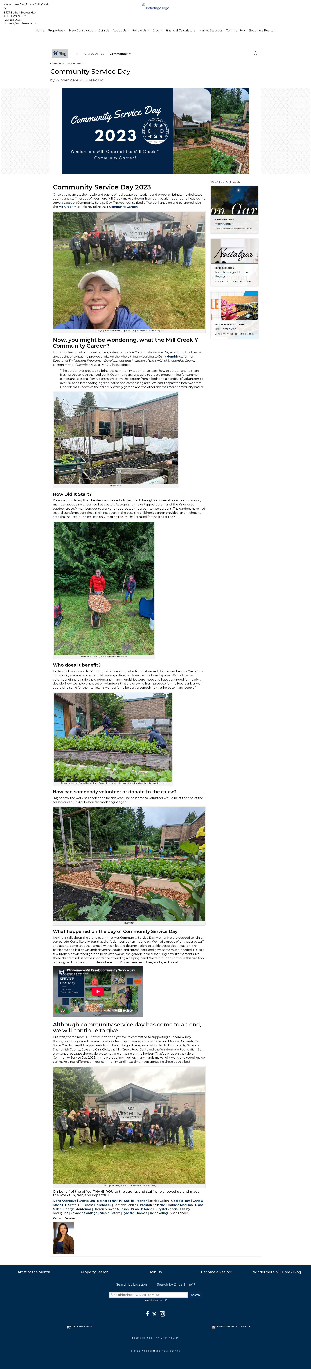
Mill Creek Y (67, 207)
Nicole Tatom (110, 1213)
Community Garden (123, 207)
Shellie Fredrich (135, 1201)
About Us (121, 32)
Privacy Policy (167, 1338)
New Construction (82, 30)
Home (39, 30)
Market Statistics (210, 30)
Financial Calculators (180, 30)
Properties (57, 32)
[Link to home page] (155, 8)
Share (305, 70)
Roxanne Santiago (84, 1213)
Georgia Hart (180, 1201)
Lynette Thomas (135, 1213)
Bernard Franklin (109, 1201)
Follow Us (141, 32)
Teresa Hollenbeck (97, 1205)
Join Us (104, 30)
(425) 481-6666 (12, 19)
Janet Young (159, 1213)
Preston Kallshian (153, 1205)
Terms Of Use (142, 1338)
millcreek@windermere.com (20, 23)
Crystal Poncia (167, 1209)
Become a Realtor (262, 30)
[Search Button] (256, 53)
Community (236, 32)
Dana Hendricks (170, 356)
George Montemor (77, 1209)
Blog (157, 32)
